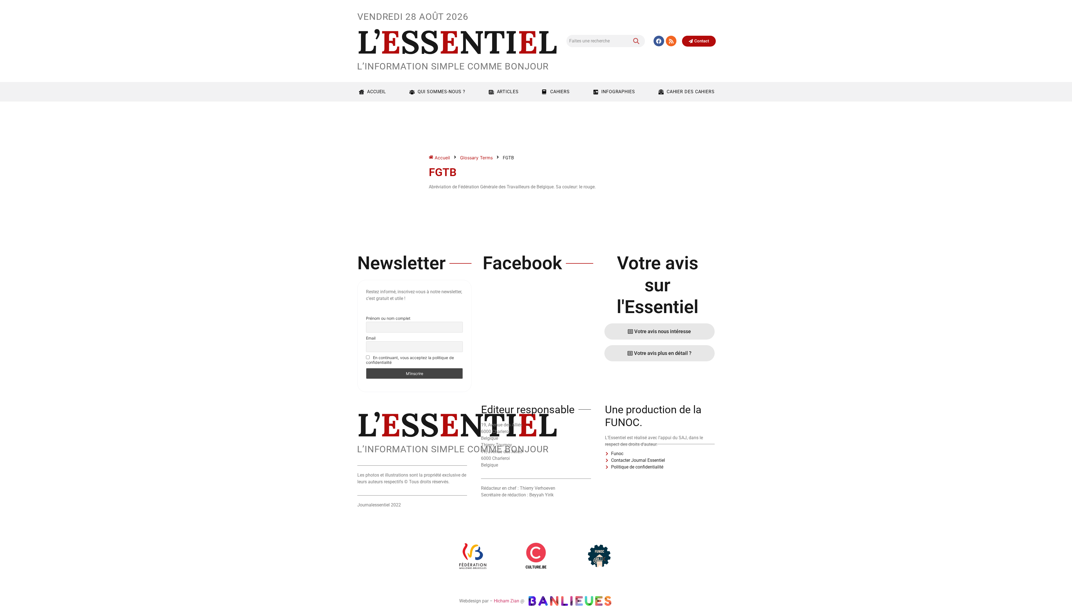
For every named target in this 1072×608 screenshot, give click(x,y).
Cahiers (560, 91)
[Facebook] (659, 41)
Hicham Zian (506, 601)
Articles (508, 91)
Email (370, 338)
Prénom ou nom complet (388, 318)
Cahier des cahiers (691, 91)
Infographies (618, 91)
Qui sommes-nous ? (441, 91)
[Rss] (671, 41)
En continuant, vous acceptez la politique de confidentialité (410, 360)
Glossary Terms (476, 157)
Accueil (376, 91)
